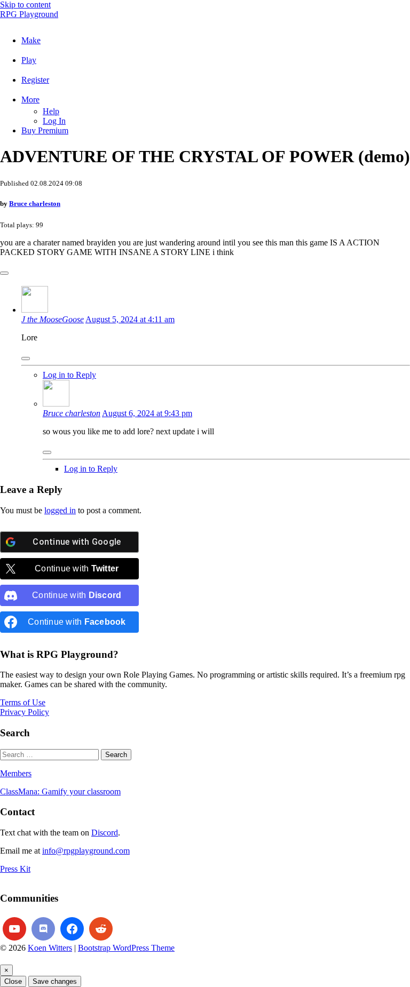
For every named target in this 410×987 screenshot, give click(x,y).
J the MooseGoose (52, 319)
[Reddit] (100, 928)
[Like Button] (4, 273)
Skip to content (25, 4)
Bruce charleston (34, 204)
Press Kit (15, 868)
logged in (60, 510)
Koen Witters (50, 947)
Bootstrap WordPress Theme (126, 947)
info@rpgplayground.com (86, 850)
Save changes (55, 981)
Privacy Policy (24, 712)
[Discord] (43, 928)
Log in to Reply (69, 374)
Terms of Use (22, 702)
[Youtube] (14, 928)
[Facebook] (72, 928)
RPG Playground (29, 14)
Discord (104, 832)
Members (15, 773)
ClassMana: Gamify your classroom (60, 791)
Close (13, 981)
